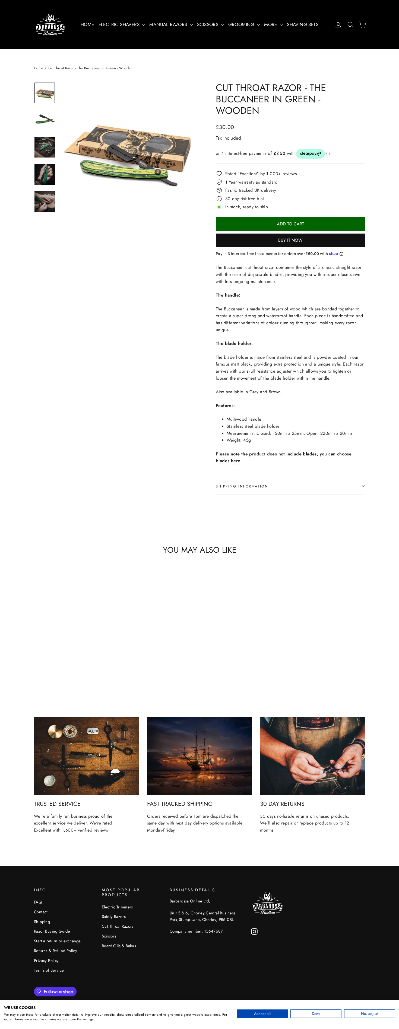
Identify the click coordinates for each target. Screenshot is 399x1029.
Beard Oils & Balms (119, 946)
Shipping (42, 922)
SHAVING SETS (302, 24)
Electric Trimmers (117, 907)
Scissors (109, 936)
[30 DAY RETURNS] (312, 756)
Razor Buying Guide (52, 931)
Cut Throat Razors (118, 926)
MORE (271, 24)
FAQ (38, 902)
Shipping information (242, 486)
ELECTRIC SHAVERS (120, 24)
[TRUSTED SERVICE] (86, 756)
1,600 (68, 830)
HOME (87, 24)
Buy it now (290, 240)
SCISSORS (208, 24)
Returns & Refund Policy (55, 951)
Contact (41, 912)
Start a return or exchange (57, 941)
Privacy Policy (46, 961)
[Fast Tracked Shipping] (199, 756)
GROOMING (242, 24)
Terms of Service (49, 970)
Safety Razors (114, 917)
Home (38, 68)
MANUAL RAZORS (169, 24)
